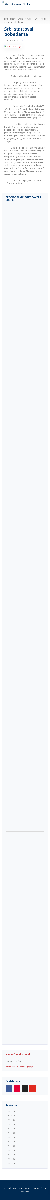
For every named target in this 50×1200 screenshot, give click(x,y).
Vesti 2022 (13, 1115)
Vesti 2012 (13, 1159)
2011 (27, 40)
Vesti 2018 (13, 1133)
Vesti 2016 (13, 1141)
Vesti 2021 (13, 1120)
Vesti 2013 (13, 1154)
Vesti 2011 (13, 1163)
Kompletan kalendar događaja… (20, 1066)
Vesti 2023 (13, 1111)
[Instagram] (17, 1088)
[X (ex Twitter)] (25, 1088)
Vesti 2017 (13, 1137)
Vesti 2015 (13, 1146)
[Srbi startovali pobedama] (13, 47)
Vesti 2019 (13, 1128)
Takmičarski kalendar (19, 1054)
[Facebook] (9, 1088)
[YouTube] (32, 1088)
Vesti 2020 (13, 1124)
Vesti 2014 (13, 1150)
